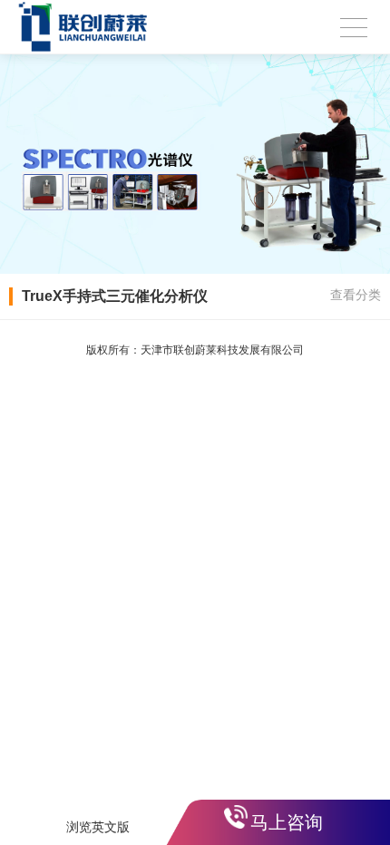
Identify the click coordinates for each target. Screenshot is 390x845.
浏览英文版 (98, 827)
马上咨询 (286, 822)
